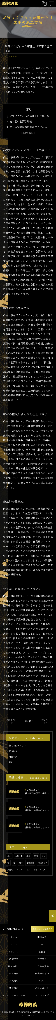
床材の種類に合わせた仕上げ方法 (28, 126)
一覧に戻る (28, 721)
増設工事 (30, 863)
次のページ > (45, 721)
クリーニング (39, 869)
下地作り (13, 751)
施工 (43, 856)
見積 (36, 856)
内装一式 (13, 756)
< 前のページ (11, 721)
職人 (11, 762)
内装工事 (19, 856)
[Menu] (51, 3)
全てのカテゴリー (17, 745)
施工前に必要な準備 (21, 121)
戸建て (10, 869)
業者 (28, 856)
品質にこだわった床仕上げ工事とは (29, 116)
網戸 (21, 863)
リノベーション (23, 869)
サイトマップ (42, 995)
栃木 (9, 856)
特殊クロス (42, 863)
